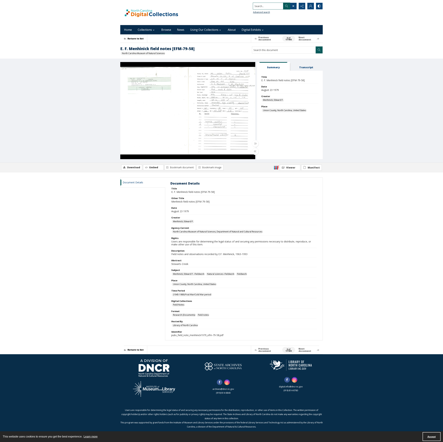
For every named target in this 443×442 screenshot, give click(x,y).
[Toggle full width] (255, 143)
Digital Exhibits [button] (251, 30)
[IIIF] (276, 167)
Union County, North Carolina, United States (284, 110)
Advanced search (261, 12)
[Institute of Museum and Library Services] (154, 389)
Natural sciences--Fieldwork (220, 273)
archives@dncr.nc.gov (223, 389)
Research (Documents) (184, 314)
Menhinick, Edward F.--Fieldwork (188, 273)
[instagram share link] (227, 382)
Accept (431, 436)
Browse (166, 30)
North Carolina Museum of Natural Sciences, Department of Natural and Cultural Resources (217, 231)
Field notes (203, 314)
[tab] (273, 66)
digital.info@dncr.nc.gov (291, 386)
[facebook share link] (219, 382)
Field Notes (178, 304)
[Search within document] (319, 49)
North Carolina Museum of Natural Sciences (143, 53)
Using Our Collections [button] (204, 30)
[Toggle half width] (255, 151)
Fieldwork (242, 273)
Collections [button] (145, 30)
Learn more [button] (91, 436)
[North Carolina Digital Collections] (151, 12)
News (180, 30)
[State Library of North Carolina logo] (291, 365)
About (232, 30)
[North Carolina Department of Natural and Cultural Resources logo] (154, 368)
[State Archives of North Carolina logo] (223, 366)
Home (128, 30)
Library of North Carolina (185, 325)
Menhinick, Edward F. (273, 99)
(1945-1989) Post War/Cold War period (192, 294)
